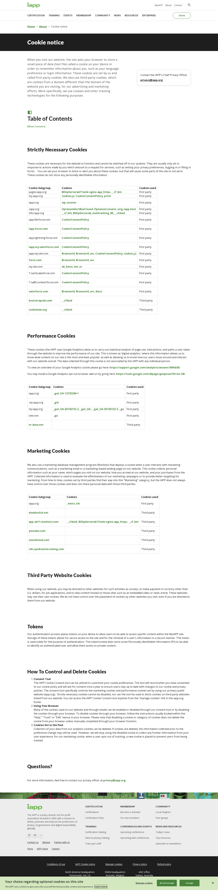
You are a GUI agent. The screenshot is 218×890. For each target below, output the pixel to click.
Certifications (92, 812)
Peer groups (162, 817)
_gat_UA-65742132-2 (66, 409)
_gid (56, 402)
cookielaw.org (38, 309)
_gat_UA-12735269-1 (66, 393)
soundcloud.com (39, 540)
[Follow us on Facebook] (35, 835)
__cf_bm (117, 192)
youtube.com (37, 531)
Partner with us (62, 842)
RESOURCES (131, 15)
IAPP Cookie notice (85, 864)
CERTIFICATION (36, 15)
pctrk (107, 196)
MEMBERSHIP (83, 15)
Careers (56, 848)
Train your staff (93, 843)
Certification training (95, 832)
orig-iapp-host (126, 209)
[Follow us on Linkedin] (29, 835)
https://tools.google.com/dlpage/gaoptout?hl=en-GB (150, 374)
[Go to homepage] (33, 5)
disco (98, 291)
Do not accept (167, 882)
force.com (35, 260)
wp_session (69, 202)
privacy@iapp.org (151, 80)
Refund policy (164, 864)
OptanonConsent (105, 209)
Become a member (130, 812)
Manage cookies (144, 882)
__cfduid (119, 213)
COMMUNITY (102, 15)
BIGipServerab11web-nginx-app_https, (103, 521)
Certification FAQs (94, 817)
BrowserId (68, 253)
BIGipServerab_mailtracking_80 (93, 213)
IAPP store (42, 848)
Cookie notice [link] (59, 26)
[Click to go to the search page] (189, 5)
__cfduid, (73, 521)
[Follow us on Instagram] (40, 835)
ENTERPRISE (149, 15)
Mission (46, 842)
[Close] (212, 882)
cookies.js (68, 196)
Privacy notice (140, 864)
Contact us (32, 842)
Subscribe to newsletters (168, 843)
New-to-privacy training (97, 837)
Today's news (163, 832)
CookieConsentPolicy (89, 196)
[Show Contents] (36, 126)
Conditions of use (56, 864)
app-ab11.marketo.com (44, 521)
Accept (189, 882)
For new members (129, 817)
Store (182, 15)
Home (31, 26)
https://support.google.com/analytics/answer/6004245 (144, 367)
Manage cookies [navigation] (113, 864)
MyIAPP (159, 5)
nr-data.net (36, 424)
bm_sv (78, 266)
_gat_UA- (85, 409)
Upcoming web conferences (134, 837)
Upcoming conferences (132, 832)
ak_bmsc (67, 266)
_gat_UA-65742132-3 (105, 409)
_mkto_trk (73, 503)
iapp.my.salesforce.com (44, 247)
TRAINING (54, 15)
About (168, 5)
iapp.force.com (38, 228)
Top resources (163, 837)
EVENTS (68, 15)
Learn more (101, 886)
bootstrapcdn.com (40, 300)
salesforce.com (38, 291)
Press (30, 848)
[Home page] (34, 807)
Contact (178, 5)
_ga (121, 409)
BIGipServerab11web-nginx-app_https (86, 192)
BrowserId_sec (85, 253)
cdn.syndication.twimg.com (46, 549)
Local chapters (163, 812)
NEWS (117, 15)
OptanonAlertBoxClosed (77, 209)
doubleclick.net (38, 512)
